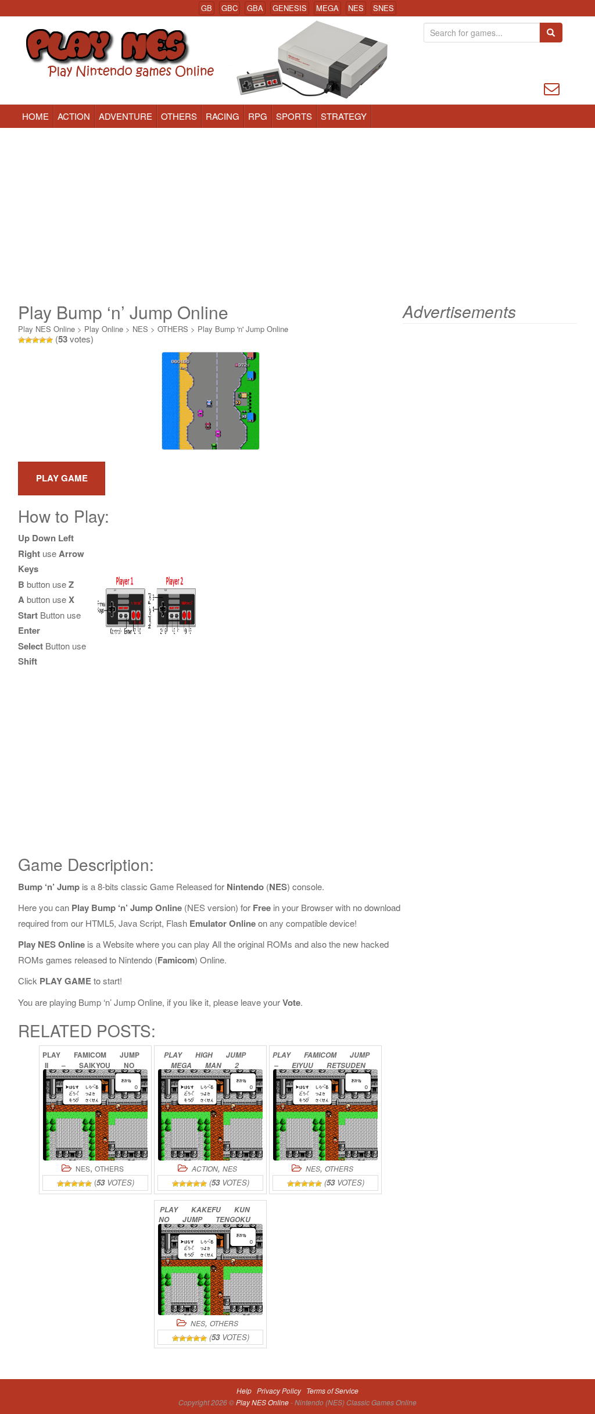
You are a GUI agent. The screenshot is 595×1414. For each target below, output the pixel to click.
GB (206, 7)
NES (356, 7)
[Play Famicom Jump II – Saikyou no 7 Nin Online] (95, 1115)
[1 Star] (21, 340)
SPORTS (294, 116)
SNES (383, 7)
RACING (222, 116)
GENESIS (290, 7)
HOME (35, 116)
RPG (257, 116)
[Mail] (552, 87)
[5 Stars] (49, 340)
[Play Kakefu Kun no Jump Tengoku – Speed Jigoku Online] (210, 1269)
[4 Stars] (42, 340)
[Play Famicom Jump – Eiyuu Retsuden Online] (325, 1115)
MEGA (327, 7)
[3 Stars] (35, 340)
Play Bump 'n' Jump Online (243, 328)
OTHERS (179, 116)
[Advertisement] (297, 215)
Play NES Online (46, 328)
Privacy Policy (279, 1390)
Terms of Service (332, 1390)
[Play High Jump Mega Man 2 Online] (210, 1115)
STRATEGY (344, 116)
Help (244, 1390)
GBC (229, 7)
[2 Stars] (28, 340)
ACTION (74, 116)
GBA (255, 7)
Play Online (103, 328)
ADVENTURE (125, 116)
